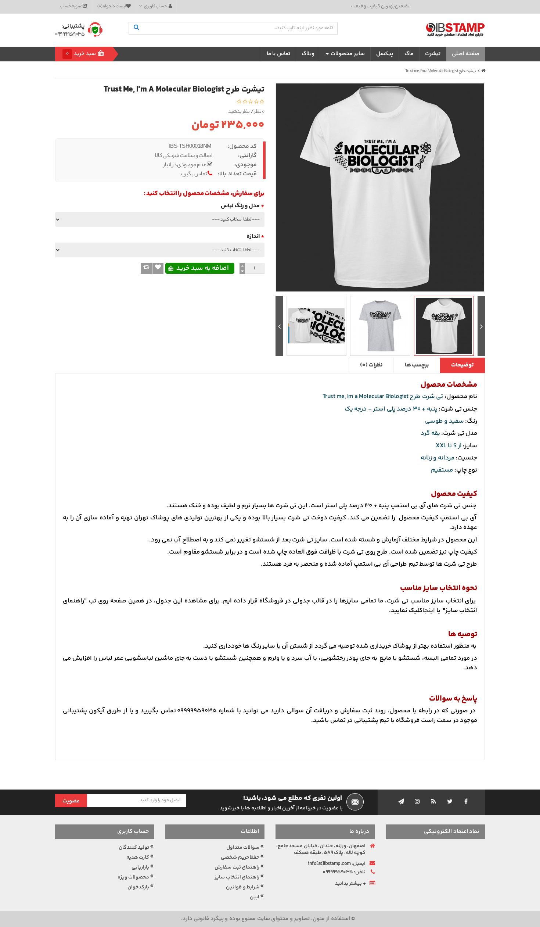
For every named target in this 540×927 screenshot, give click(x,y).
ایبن (254, 897)
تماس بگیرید (193, 175)
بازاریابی (140, 867)
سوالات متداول (243, 848)
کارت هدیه (138, 857)
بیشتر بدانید (348, 883)
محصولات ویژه (134, 877)
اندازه (253, 236)
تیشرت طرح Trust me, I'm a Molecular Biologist (440, 71)
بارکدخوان (138, 887)
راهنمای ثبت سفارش (237, 867)
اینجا (428, 610)
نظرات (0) (371, 365)
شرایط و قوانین (242, 887)
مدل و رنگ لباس (240, 206)
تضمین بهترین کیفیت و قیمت (380, 6)
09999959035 (70, 35)
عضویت (71, 801)
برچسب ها (417, 365)
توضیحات (462, 365)
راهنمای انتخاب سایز (237, 877)
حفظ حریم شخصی (240, 857)
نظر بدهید (239, 112)
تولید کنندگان (134, 848)
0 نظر (259, 112)
